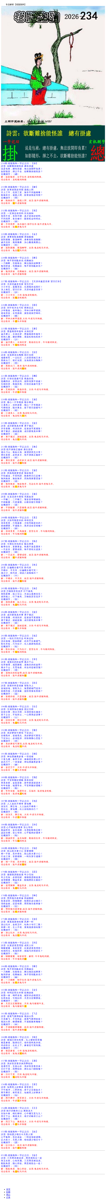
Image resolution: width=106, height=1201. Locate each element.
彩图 (8, 1192)
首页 (8, 1189)
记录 (8, 1197)
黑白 (8, 1195)
